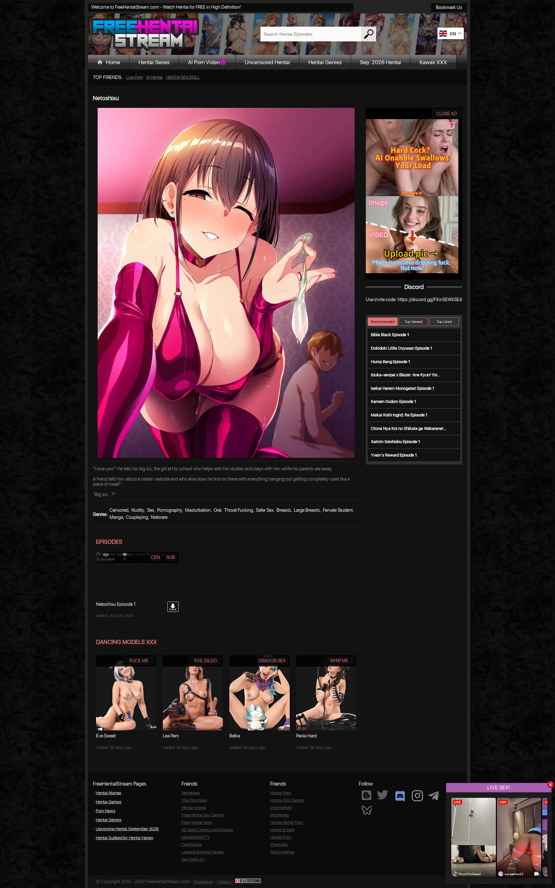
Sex (150, 510)
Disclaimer (203, 881)
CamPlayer (191, 844)
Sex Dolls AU (193, 859)
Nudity (137, 510)
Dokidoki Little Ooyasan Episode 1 (401, 348)
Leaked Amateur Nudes (202, 851)
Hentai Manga (108, 792)
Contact (224, 881)
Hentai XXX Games (287, 800)
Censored (119, 510)
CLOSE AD (446, 113)
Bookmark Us (449, 7)
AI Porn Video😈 (207, 62)
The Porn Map (194, 800)
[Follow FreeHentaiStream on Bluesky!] (366, 810)
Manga (116, 517)
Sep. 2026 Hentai (380, 62)
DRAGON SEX (272, 660)
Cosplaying (137, 517)
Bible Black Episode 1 (390, 334)
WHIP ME (339, 660)
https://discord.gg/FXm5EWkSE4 (430, 299)
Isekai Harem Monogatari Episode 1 (402, 388)
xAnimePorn (281, 807)
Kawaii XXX (433, 62)
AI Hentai (154, 77)
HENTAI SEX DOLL (183, 77)
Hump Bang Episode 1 (390, 361)
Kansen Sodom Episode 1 (393, 401)
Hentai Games (108, 801)
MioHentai (279, 815)
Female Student (338, 510)
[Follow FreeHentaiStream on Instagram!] (417, 795)
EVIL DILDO (205, 660)
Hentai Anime (193, 807)
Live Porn (134, 77)
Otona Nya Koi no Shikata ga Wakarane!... (408, 428)
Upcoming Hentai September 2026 (127, 828)
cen (155, 557)
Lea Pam (171, 735)
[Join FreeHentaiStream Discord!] (400, 796)
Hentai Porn (280, 792)
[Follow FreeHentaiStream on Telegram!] (433, 795)
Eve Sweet (106, 735)
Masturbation (198, 510)
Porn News (105, 810)
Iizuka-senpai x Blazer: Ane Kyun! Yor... (405, 374)
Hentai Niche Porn (286, 822)
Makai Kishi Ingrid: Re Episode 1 (399, 415)
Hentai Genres (325, 62)
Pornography (169, 510)
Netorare (159, 517)
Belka (234, 735)
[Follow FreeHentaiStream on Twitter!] (382, 794)
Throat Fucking (238, 510)
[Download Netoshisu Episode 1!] (173, 607)
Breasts (284, 510)
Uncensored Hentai (267, 62)
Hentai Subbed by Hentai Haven (124, 837)
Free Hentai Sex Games (202, 815)
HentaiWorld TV (195, 837)
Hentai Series (154, 62)
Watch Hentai (282, 851)
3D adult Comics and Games (207, 829)
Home (113, 62)
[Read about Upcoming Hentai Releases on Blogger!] (366, 795)
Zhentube (278, 844)
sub (170, 557)
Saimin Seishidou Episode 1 (395, 441)
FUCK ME (138, 660)
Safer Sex (265, 510)
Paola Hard (306, 735)
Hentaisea (190, 792)
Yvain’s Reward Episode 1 (394, 455)
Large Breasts (307, 510)
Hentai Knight (282, 829)
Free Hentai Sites (196, 822)
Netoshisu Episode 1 (116, 604)
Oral (217, 510)
